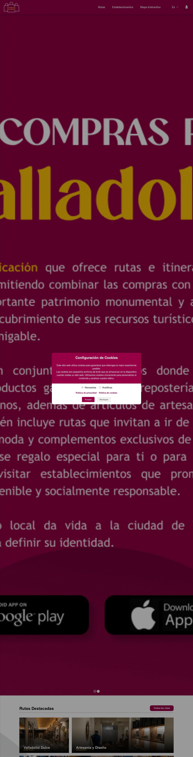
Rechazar (104, 399)
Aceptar (88, 399)
